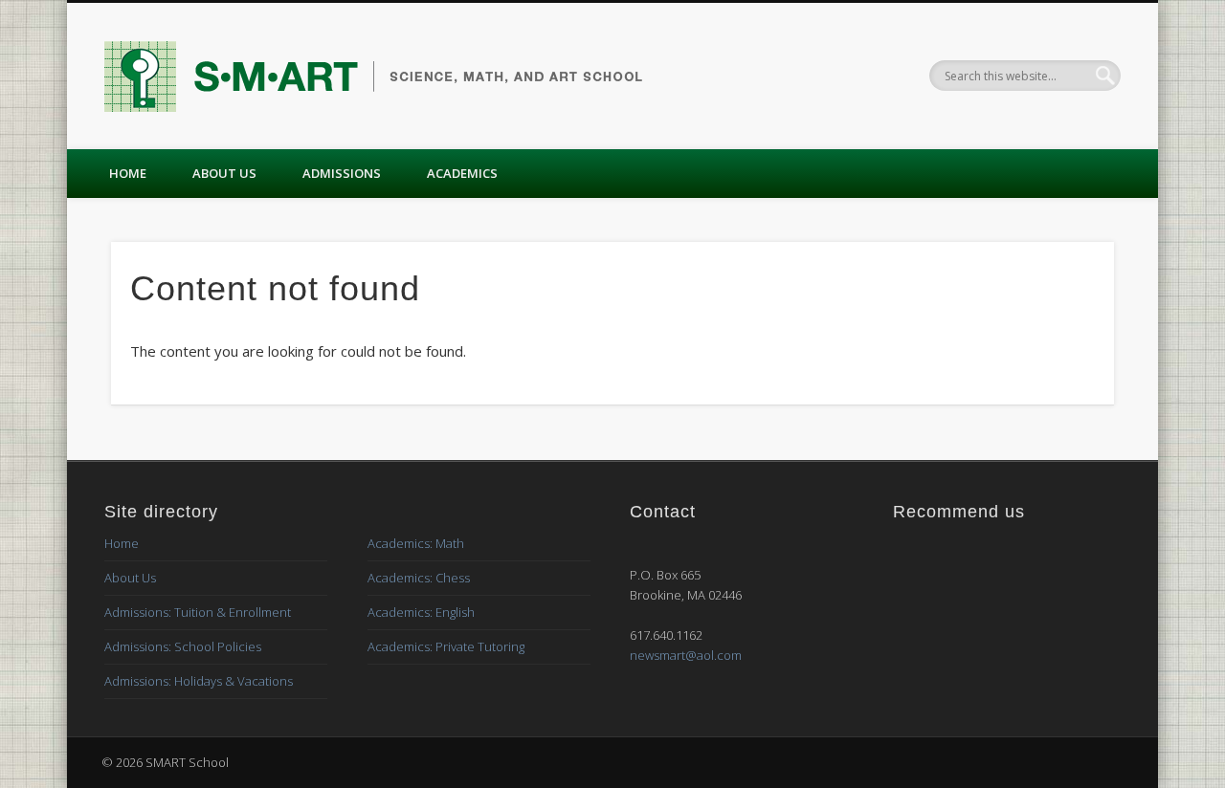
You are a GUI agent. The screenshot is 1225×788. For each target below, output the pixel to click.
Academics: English (421, 612)
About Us (224, 173)
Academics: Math (416, 543)
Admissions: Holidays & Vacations (198, 681)
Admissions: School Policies (182, 646)
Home (127, 173)
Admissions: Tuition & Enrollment (197, 612)
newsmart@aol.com (686, 655)
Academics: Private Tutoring (446, 646)
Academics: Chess (419, 577)
